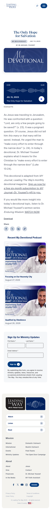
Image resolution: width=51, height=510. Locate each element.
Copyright (29, 496)
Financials (10, 474)
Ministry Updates (12, 454)
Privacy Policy (10, 493)
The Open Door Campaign (36, 454)
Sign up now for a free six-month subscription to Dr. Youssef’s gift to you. (25, 188)
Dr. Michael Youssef (33, 474)
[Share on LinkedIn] (18, 228)
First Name (12, 341)
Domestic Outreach (33, 443)
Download (8, 218)
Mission (9, 443)
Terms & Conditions (32, 493)
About (8, 466)
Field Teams (30, 450)
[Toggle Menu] (44, 5)
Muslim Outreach (32, 447)
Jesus (28, 466)
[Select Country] (31, 503)
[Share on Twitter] (12, 228)
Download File (8, 107)
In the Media (10, 477)
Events (8, 450)
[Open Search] (37, 5)
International (11, 447)
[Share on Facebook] (6, 228)
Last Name (30, 341)
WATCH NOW (32, 212)
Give (7, 470)
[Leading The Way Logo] (11, 6)
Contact (29, 470)
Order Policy (10, 496)
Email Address (13, 351)
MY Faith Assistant (33, 477)
